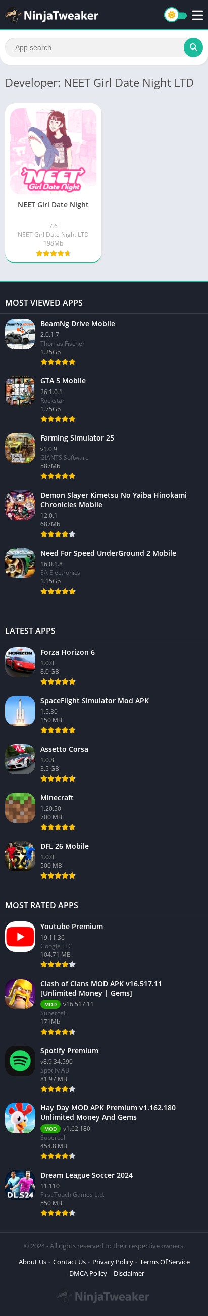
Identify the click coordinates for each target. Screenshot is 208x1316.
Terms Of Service (165, 1261)
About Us (32, 1261)
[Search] (193, 47)
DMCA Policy (88, 1273)
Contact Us (69, 1261)
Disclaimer (129, 1273)
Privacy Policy (112, 1261)
